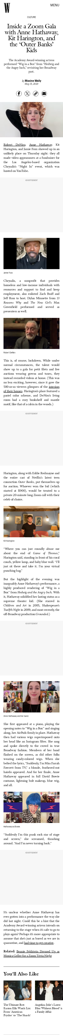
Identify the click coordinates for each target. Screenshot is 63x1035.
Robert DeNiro (14, 145)
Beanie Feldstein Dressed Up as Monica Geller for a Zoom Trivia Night (31, 953)
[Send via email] (44, 93)
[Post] (27, 93)
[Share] (19, 93)
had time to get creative (39, 943)
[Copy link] (35, 93)
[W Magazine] (7, 8)
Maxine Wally (33, 80)
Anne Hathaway (40, 145)
